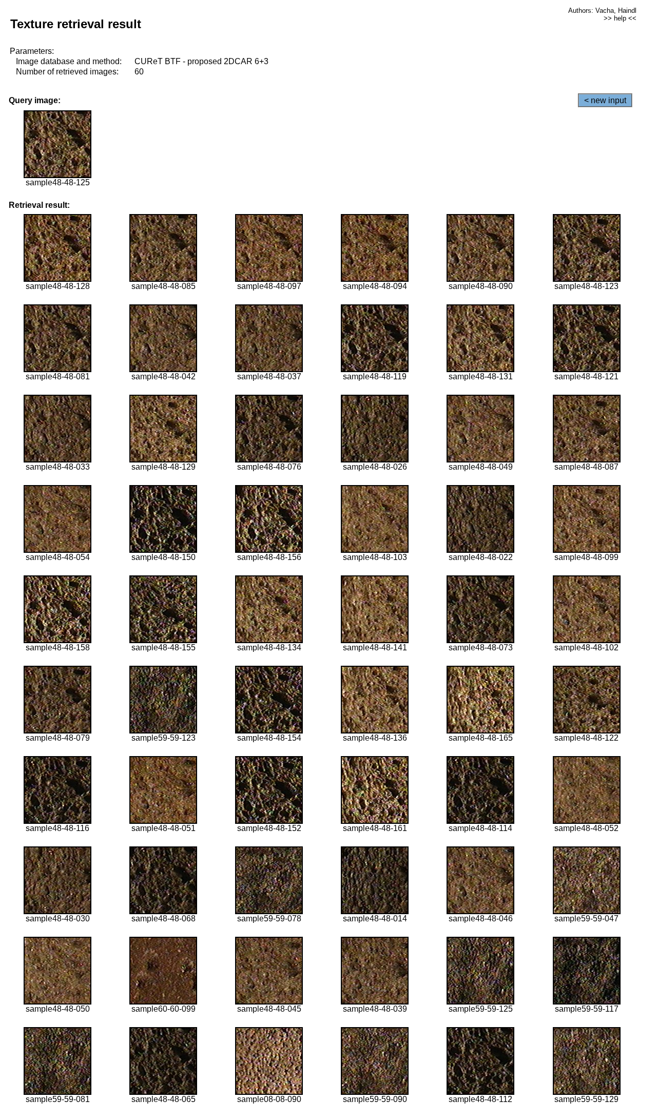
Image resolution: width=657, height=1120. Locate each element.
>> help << (620, 18)
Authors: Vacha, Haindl (602, 10)
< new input (605, 100)
